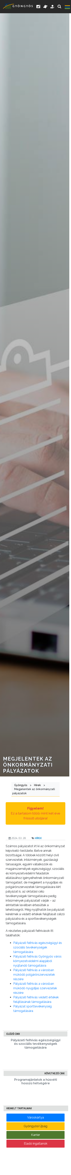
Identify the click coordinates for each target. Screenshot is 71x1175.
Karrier (35, 1135)
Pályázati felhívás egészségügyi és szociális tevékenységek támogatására (37, 947)
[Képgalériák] (38, 7)
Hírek (38, 838)
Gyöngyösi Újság (35, 1126)
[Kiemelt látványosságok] (45, 7)
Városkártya (35, 1117)
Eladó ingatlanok (35, 1143)
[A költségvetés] (53, 7)
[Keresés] (59, 6)
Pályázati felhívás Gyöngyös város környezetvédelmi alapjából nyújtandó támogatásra (37, 961)
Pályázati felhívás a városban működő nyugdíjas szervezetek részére (35, 988)
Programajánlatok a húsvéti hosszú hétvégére (35, 1081)
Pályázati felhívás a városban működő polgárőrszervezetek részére (34, 974)
